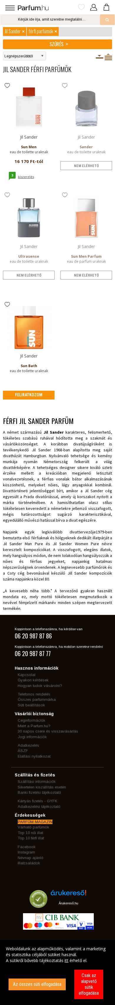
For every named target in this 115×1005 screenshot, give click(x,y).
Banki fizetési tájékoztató (39, 792)
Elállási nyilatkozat (34, 756)
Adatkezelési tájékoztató (39, 806)
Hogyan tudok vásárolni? (40, 685)
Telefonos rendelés (34, 694)
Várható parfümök (33, 827)
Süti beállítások (31, 705)
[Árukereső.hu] (68, 895)
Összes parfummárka (37, 699)
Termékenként (108, 56)
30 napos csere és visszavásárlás (48, 731)
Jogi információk (32, 737)
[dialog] (57, 972)
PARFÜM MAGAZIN (35, 822)
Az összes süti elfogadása (37, 984)
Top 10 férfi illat (31, 838)
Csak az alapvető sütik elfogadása (89, 984)
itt (66, 960)
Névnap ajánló (30, 858)
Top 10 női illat (30, 833)
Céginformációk (31, 720)
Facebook (27, 847)
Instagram (26, 852)
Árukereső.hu (68, 903)
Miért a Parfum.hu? (34, 726)
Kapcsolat (26, 675)
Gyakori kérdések (33, 680)
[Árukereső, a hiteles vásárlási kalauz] (38, 905)
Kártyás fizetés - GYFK (37, 801)
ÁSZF (23, 750)
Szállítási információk (37, 781)
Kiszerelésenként (99, 57)
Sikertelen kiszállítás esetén (42, 787)
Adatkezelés (28, 745)
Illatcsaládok (29, 863)
